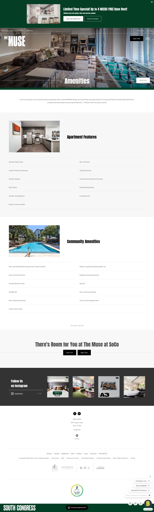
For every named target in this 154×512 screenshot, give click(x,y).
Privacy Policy (55, 458)
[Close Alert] (152, 2)
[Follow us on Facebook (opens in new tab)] (74, 413)
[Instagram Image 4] (134, 386)
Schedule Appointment (78, 507)
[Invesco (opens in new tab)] (55, 472)
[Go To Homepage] (14, 41)
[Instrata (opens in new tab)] (67, 469)
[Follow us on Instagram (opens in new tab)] (79, 413)
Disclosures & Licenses (73, 458)
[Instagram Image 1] (58, 386)
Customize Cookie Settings (103, 458)
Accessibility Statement (88, 458)
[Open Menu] (148, 38)
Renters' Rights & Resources (120, 458)
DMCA (62, 458)
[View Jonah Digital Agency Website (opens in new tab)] (100, 468)
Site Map (133, 458)
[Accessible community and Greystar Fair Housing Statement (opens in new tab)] (89, 468)
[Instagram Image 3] (109, 386)
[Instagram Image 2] (83, 386)
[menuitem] (49, 453)
